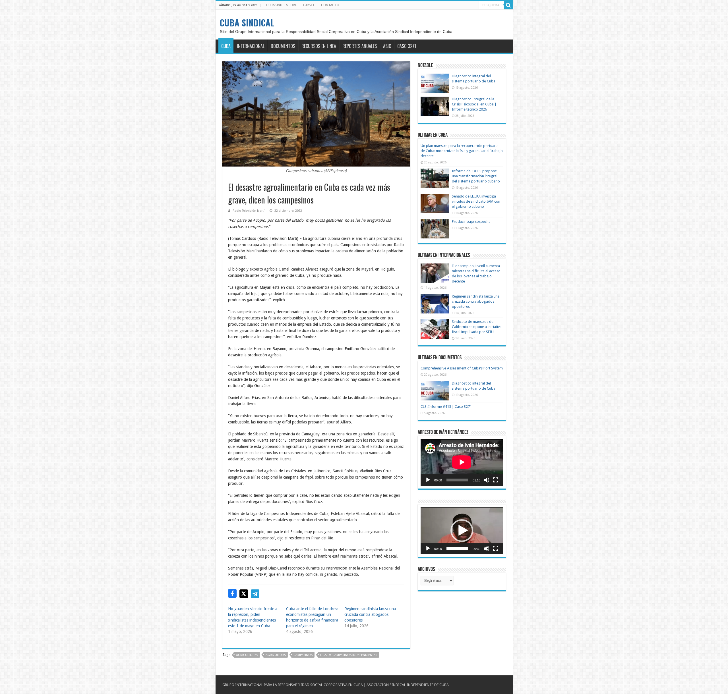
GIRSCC (309, 5)
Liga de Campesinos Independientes (348, 655)
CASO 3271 (406, 46)
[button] (461, 530)
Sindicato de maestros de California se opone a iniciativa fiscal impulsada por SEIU (477, 326)
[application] (462, 462)
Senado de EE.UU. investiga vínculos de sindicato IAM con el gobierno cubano (476, 201)
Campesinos (303, 655)
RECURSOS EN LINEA (318, 46)
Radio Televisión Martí (248, 211)
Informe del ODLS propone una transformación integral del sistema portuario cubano (476, 176)
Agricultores (247, 655)
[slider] (457, 548)
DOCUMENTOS (283, 46)
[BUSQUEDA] (508, 5)
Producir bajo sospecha (471, 221)
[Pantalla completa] (496, 480)
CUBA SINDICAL (247, 22)
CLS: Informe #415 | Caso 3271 (446, 406)
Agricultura (276, 655)
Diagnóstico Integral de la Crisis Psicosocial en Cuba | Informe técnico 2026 (474, 104)
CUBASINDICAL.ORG (281, 5)
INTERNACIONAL (250, 46)
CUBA (226, 46)
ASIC (387, 46)
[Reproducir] (428, 480)
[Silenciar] (486, 480)
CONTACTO (330, 5)
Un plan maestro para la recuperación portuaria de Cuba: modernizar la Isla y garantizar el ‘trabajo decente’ (462, 151)
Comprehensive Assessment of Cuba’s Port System (462, 368)
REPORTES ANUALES (359, 46)
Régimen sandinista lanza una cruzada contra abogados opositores (370, 614)
